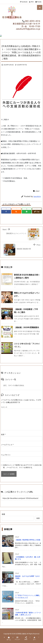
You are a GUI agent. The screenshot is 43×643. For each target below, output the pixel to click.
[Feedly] (27, 211)
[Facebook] (6, 211)
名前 (3, 434)
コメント (4, 407)
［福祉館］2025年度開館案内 (26, 327)
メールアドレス (7, 445)
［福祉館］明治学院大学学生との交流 (27, 540)
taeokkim (37, 196)
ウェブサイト (6, 455)
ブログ (37, 191)
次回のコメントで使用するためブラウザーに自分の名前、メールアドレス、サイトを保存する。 (22, 466)
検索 (3, 514)
